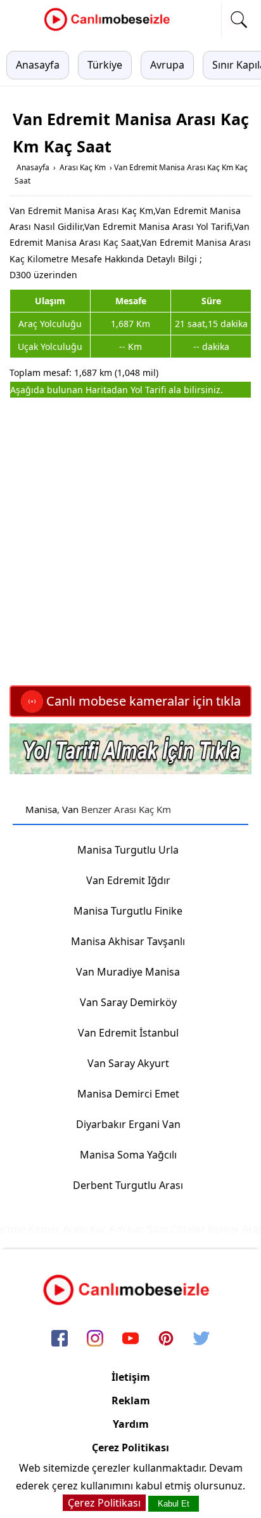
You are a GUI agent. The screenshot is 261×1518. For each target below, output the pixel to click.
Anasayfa (38, 65)
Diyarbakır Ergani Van (128, 1124)
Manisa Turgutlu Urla (128, 850)
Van (70, 809)
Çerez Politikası (130, 1447)
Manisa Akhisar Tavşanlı (128, 941)
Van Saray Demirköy (128, 1002)
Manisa (41, 809)
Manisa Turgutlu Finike (127, 911)
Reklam (130, 1400)
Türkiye (104, 65)
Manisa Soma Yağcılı (128, 1155)
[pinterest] (166, 1339)
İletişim (130, 1377)
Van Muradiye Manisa (128, 972)
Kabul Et (173, 1503)
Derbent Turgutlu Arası (128, 1185)
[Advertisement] (130, 542)
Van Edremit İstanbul (128, 1033)
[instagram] (95, 1339)
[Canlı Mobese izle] (110, 29)
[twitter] (201, 1339)
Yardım (131, 1424)
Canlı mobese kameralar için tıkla (142, 700)
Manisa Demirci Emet (128, 1094)
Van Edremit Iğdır (128, 880)
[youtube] (130, 1339)
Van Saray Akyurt (128, 1063)
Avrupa (167, 65)
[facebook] (59, 1339)
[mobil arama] (238, 20)
